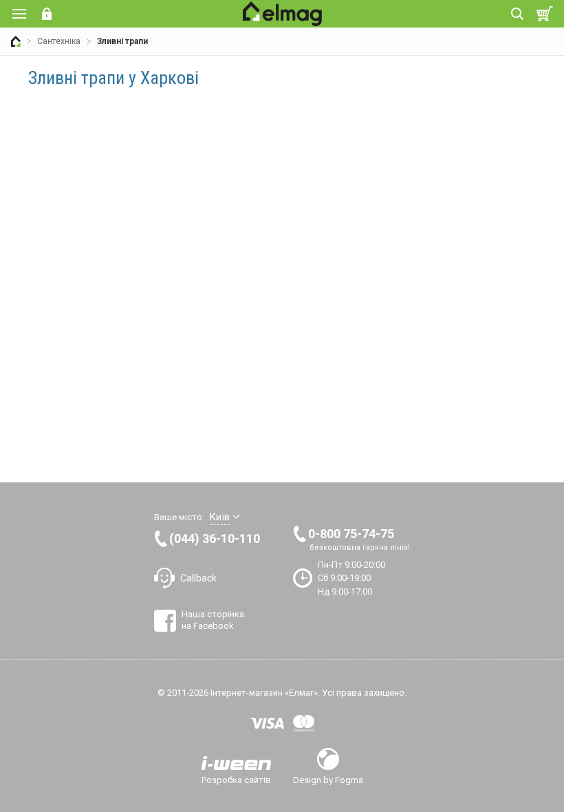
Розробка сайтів (236, 779)
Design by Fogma (328, 779)
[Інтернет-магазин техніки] (16, 41)
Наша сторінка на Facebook (213, 619)
